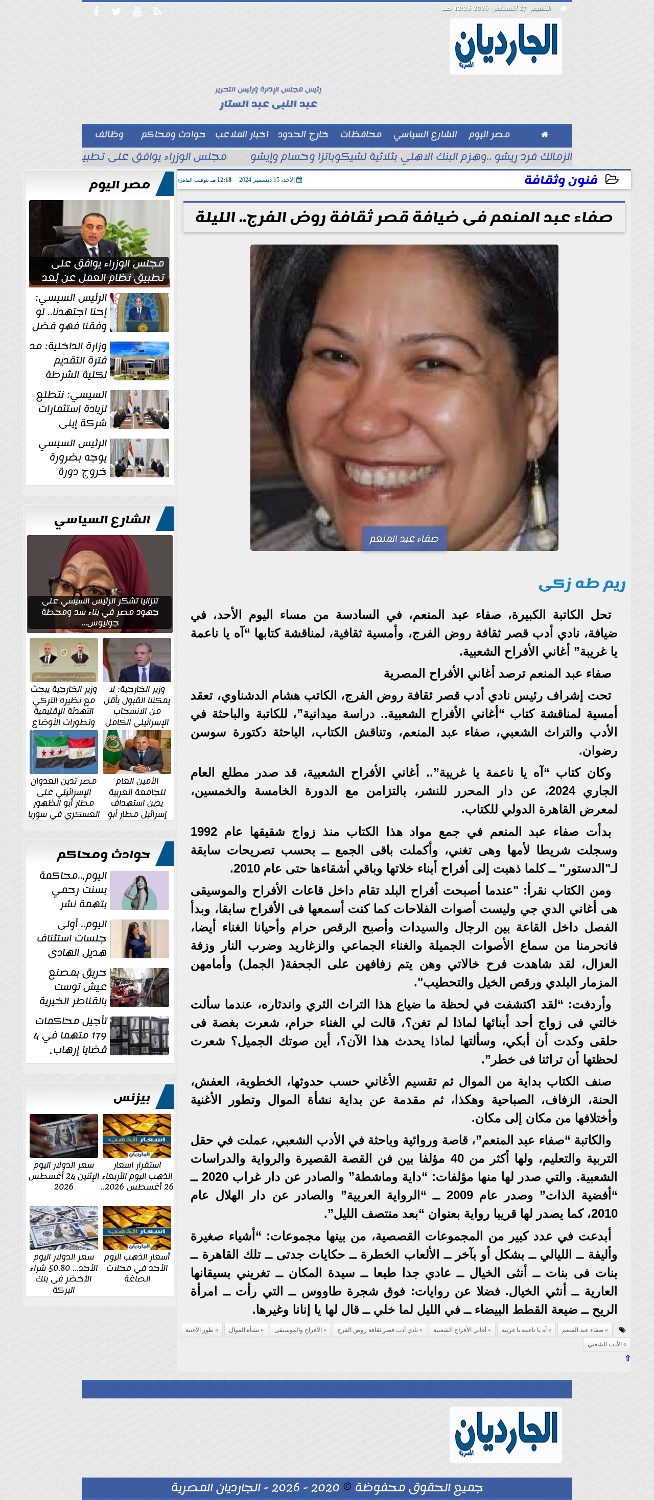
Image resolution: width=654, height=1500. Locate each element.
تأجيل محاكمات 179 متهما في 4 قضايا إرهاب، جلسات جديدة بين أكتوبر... (102, 1035)
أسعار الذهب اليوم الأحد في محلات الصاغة (137, 1267)
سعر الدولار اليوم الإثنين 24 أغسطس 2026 (64, 1175)
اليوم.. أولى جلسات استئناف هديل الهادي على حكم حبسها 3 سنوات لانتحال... (104, 938)
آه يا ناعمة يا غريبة (524, 1330)
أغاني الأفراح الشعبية (459, 1330)
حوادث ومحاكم (103, 854)
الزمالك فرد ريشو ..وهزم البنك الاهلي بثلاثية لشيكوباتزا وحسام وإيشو (411, 157)
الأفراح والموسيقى (298, 1330)
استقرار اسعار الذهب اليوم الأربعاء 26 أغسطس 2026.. (137, 1175)
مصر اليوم (119, 185)
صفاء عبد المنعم (582, 1330)
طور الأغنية (199, 1330)
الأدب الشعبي (605, 1344)
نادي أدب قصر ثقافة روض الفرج (377, 1330)
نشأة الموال (244, 1330)
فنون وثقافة (561, 180)
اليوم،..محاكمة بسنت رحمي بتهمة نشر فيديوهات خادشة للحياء (105, 890)
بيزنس (131, 1097)
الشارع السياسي (102, 520)
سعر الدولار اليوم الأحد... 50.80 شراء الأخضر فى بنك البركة (64, 1273)
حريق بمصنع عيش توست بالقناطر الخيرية (73, 987)
